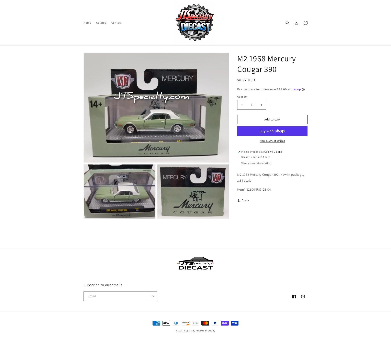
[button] (287, 22)
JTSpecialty (189, 330)
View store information (256, 163)
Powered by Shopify (205, 330)
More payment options (272, 140)
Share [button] (245, 200)
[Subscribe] (152, 296)
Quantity (242, 96)
